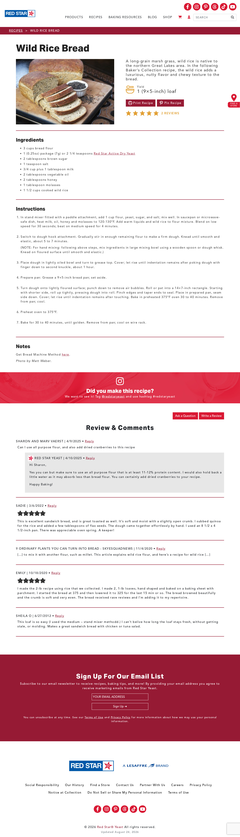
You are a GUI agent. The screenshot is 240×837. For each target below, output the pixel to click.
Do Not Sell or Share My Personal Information (125, 792)
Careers (177, 785)
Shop (167, 17)
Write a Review (211, 416)
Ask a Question (185, 416)
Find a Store (100, 785)
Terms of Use (94, 717)
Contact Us (125, 785)
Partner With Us (152, 785)
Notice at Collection (65, 792)
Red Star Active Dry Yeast (114, 153)
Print (142, 103)
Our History (74, 785)
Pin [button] (172, 103)
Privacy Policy (120, 717)
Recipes (96, 17)
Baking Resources (125, 17)
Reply (89, 441)
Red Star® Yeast (110, 827)
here (65, 354)
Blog (152, 17)
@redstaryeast (113, 396)
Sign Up (118, 706)
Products (74, 17)
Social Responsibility (42, 785)
